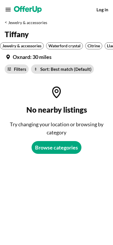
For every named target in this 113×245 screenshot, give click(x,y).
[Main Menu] (8, 9)
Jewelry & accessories (27, 22)
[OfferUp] (28, 9)
